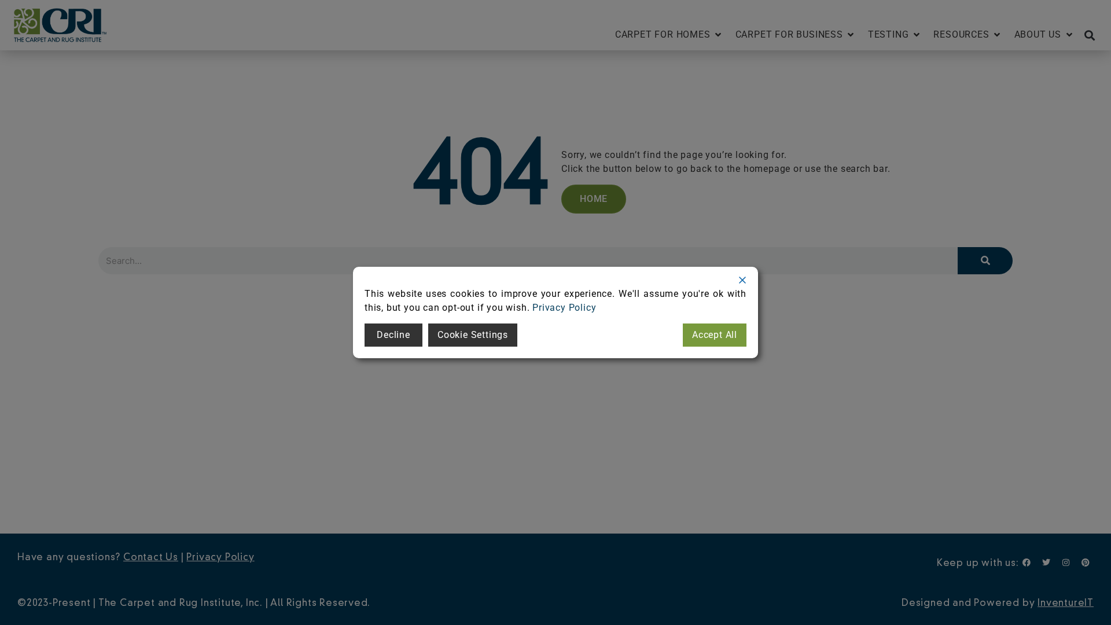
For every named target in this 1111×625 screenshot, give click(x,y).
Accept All (714, 334)
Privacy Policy (564, 307)
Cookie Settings (472, 334)
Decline (393, 334)
